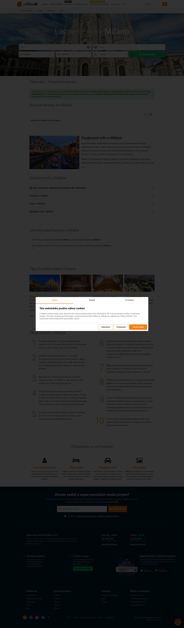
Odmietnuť (105, 327)
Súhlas (54, 300)
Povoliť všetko (138, 327)
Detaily (92, 300)
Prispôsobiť (121, 327)
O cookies (129, 300)
